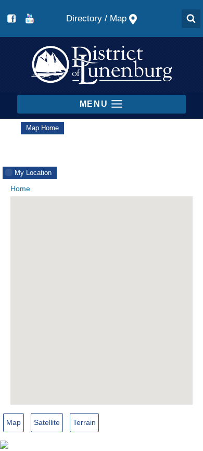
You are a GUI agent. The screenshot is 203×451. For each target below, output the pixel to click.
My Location (33, 173)
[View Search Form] (191, 18)
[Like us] (11, 19)
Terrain (84, 422)
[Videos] (29, 19)
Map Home (42, 128)
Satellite (47, 422)
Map (13, 422)
